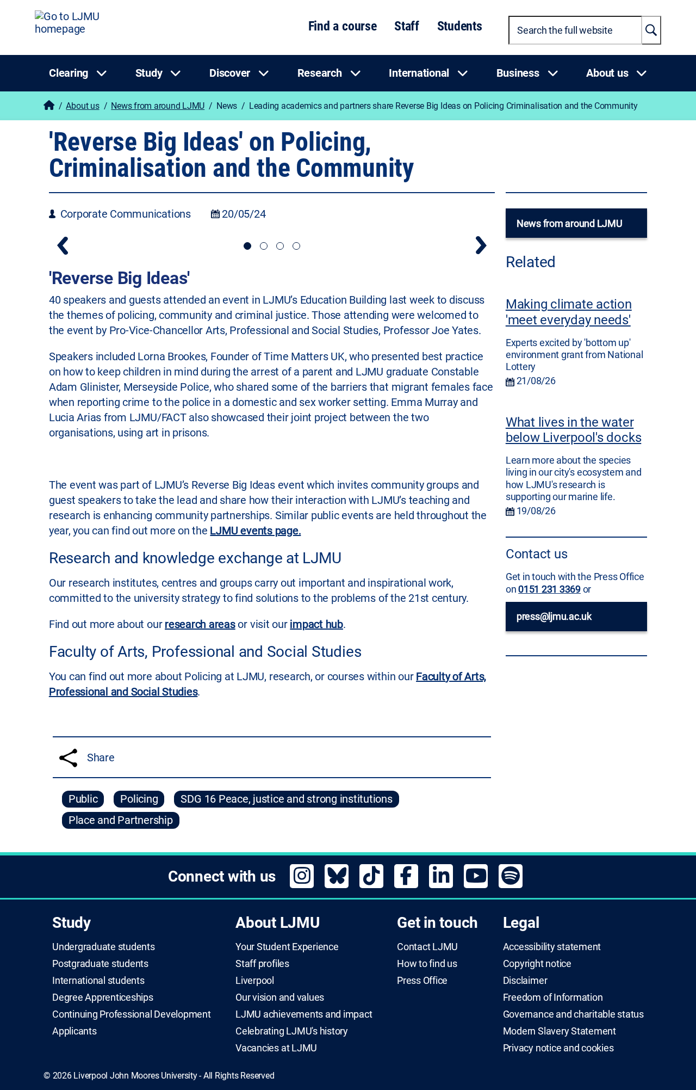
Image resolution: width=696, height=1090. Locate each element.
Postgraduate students (100, 963)
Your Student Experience (286, 946)
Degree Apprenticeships (102, 997)
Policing (139, 798)
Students (459, 26)
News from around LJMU (157, 106)
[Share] (68, 757)
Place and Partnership (121, 820)
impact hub (316, 624)
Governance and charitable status (573, 1014)
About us (82, 106)
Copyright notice (537, 963)
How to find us (427, 963)
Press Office (422, 980)
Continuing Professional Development (131, 1014)
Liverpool (254, 980)
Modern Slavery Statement (559, 1031)
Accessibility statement (552, 946)
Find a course (342, 26)
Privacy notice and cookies (558, 1048)
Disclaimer (525, 980)
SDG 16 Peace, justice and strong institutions (286, 798)
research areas (200, 624)
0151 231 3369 (549, 589)
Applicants (74, 1031)
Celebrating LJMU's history (291, 1031)
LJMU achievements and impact (303, 1014)
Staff (406, 26)
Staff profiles (262, 963)
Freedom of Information (553, 997)
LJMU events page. (255, 530)
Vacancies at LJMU (276, 1048)
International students (98, 980)
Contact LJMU (427, 946)
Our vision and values (279, 997)
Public (83, 798)
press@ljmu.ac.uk (554, 616)
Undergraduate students (103, 946)
